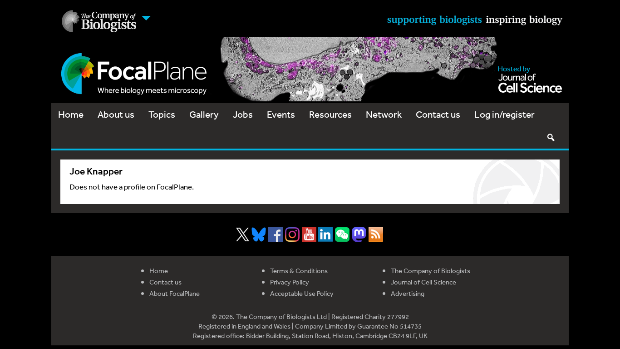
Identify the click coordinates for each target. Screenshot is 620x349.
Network (384, 114)
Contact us (438, 114)
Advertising (407, 293)
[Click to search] (550, 137)
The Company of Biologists (430, 270)
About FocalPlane (174, 293)
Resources (330, 114)
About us (116, 114)
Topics (161, 114)
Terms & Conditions (299, 270)
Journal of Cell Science (423, 282)
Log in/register (504, 114)
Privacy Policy (289, 282)
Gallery (204, 114)
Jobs (243, 114)
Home (71, 114)
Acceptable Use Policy (302, 293)
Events (281, 114)
